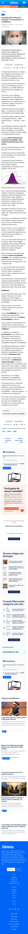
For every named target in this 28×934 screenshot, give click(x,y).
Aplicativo (14, 891)
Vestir (14, 895)
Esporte (4, 703)
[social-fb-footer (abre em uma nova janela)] (12, 909)
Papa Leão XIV (6, 758)
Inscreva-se (14, 893)
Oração (22, 6)
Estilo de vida (14, 879)
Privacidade (14, 929)
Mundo (4, 810)
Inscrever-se (7, 468)
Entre (20, 533)
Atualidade (3, 11)
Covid (3, 431)
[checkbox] (3, 463)
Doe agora (13, 6)
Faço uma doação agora (10, 508)
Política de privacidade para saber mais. (14, 464)
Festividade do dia (11, 652)
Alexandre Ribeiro (19, 24)
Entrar (18, 869)
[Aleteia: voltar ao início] (14, 2)
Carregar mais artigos (14, 592)
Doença (9, 431)
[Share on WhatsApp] (24, 67)
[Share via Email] (22, 67)
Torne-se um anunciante (14, 924)
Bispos (4, 731)
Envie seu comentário (14, 539)
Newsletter (14, 889)
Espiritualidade (14, 881)
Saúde (14, 431)
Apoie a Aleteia (14, 916)
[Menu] (4, 2)
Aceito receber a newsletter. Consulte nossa (14, 464)
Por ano (14, 904)
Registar (5, 6)
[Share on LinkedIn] (17, 67)
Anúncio (14, 897)
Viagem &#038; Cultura (14, 883)
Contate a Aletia (14, 926)
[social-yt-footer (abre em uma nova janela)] (10, 909)
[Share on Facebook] (14, 67)
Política (4, 783)
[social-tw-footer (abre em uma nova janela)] (15, 909)
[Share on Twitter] (19, 67)
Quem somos (14, 919)
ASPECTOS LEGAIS (14, 921)
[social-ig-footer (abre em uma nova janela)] (18, 909)
